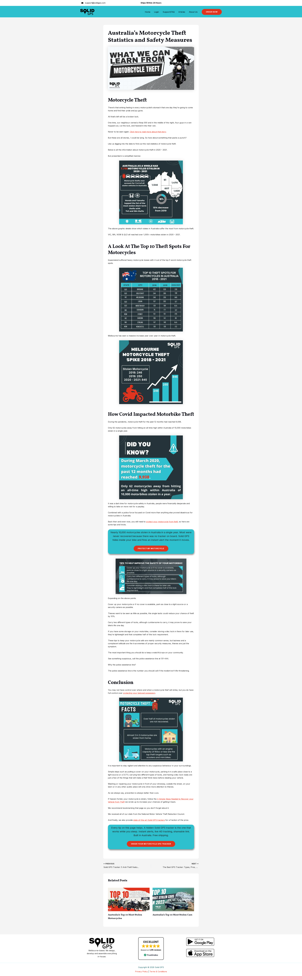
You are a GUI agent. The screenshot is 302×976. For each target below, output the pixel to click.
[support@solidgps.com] (93, 2)
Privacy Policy (141, 971)
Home (147, 12)
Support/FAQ (169, 12)
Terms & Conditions (158, 971)
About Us (193, 12)
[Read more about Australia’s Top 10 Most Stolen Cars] (173, 899)
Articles (181, 12)
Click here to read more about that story (148, 132)
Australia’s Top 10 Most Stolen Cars (172, 915)
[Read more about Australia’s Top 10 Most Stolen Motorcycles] (129, 899)
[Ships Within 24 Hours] (151, 2)
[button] (212, 12)
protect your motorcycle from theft (162, 521)
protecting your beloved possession (139, 693)
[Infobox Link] (200, 941)
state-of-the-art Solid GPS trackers (149, 820)
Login (156, 12)
